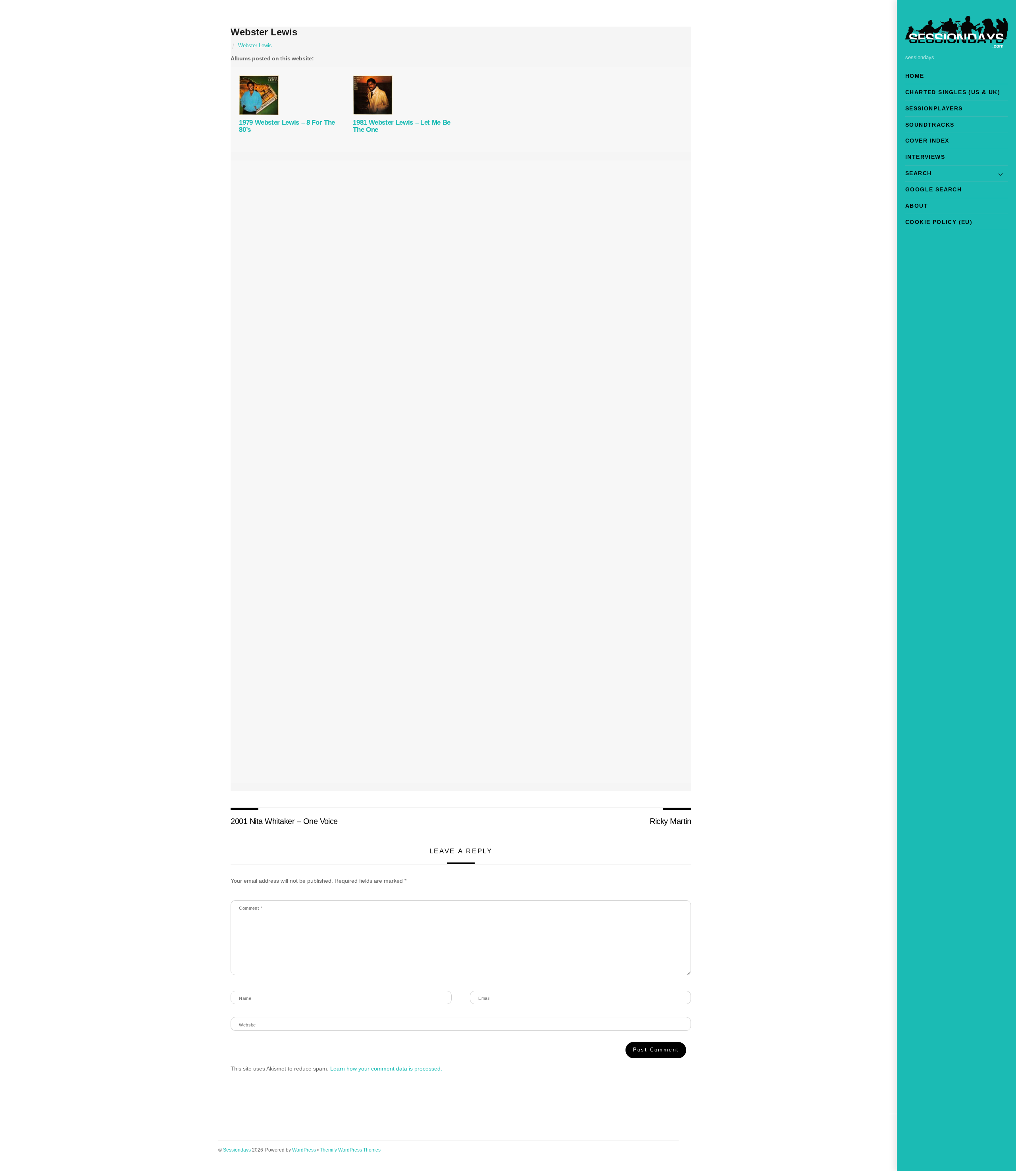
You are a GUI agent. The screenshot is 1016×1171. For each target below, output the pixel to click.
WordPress (304, 1150)
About (916, 206)
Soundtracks (929, 125)
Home (914, 76)
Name (245, 998)
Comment (250, 908)
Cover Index (927, 140)
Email (483, 998)
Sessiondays (237, 1150)
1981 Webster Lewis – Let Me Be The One (401, 126)
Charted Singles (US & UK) (952, 92)
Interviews (925, 157)
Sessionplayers (934, 108)
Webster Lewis (264, 32)
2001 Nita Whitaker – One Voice (284, 821)
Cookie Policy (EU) (938, 222)
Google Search (933, 189)
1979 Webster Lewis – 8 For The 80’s (287, 126)
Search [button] (918, 173)
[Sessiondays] (956, 44)
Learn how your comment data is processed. (386, 1068)
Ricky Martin (670, 821)
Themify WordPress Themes (350, 1150)
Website (247, 1024)
